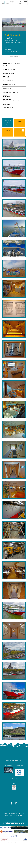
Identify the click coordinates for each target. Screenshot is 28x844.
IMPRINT (21, 813)
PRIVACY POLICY (10, 815)
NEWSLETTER (13, 813)
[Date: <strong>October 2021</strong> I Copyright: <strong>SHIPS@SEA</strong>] (14, 308)
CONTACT (19, 815)
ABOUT (5, 813)
